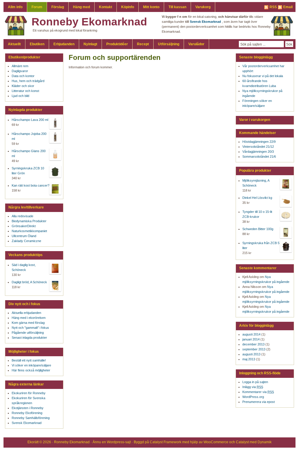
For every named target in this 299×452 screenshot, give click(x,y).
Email (288, 7)
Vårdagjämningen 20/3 (258, 151)
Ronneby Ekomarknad (89, 22)
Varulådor (196, 44)
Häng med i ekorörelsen (29, 317)
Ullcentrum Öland (24, 236)
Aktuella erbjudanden (26, 312)
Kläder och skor (23, 86)
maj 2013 (248, 359)
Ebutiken (37, 44)
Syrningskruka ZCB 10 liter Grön (28, 170)
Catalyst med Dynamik (254, 442)
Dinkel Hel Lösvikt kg (257, 197)
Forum (37, 7)
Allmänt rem (20, 66)
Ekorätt (33, 442)
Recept (143, 44)
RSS (273, 7)
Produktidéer (117, 44)
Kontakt (105, 7)
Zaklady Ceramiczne (26, 241)
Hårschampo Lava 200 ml (30, 119)
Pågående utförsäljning (28, 332)
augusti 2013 (251, 354)
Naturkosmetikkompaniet (29, 231)
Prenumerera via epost (258, 402)
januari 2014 (251, 339)
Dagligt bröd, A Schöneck (29, 282)
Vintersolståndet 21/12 (258, 146)
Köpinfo (127, 7)
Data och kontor (23, 76)
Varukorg (203, 7)
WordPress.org (253, 397)
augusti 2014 (251, 334)
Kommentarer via (258, 392)
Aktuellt (14, 44)
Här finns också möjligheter (31, 370)
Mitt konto (151, 7)
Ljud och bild (20, 96)
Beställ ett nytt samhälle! (29, 360)
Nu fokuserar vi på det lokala (262, 76)
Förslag (57, 7)
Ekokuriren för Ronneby (29, 393)
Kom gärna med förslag (28, 322)
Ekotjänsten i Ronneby (28, 408)
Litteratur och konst (25, 91)
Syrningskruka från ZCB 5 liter (260, 245)
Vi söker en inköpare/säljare (31, 365)
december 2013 (253, 344)
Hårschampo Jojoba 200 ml (29, 136)
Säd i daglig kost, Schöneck (24, 267)
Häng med (81, 7)
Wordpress (115, 442)
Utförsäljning (168, 44)
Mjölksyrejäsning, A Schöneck (255, 183)
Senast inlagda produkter (29, 337)
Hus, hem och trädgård (28, 81)
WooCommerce (216, 442)
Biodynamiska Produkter (29, 221)
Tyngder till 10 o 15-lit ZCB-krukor (257, 214)
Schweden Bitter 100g (257, 229)
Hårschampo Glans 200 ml (29, 153)
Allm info (15, 7)
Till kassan (177, 7)
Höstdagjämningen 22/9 (259, 141)
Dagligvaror (20, 71)
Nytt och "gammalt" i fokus (30, 327)
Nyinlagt (90, 44)
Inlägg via (252, 387)
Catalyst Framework (165, 442)
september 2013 (253, 349)
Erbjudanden (63, 44)
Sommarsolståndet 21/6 (259, 156)
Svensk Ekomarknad (26, 423)
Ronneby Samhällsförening (31, 418)
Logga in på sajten (255, 382)
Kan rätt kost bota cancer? (30, 185)
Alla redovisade (22, 216)
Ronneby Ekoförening (27, 413)
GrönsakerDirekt (24, 226)
